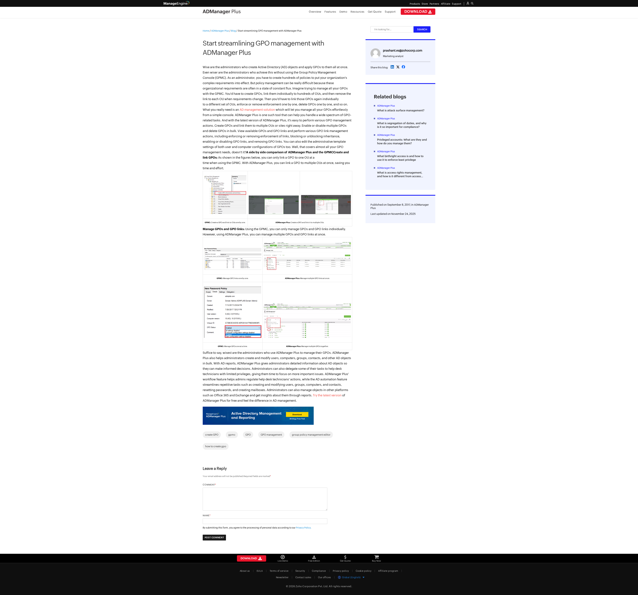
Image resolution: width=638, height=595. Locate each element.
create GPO (211, 434)
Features (330, 11)
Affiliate (445, 3)
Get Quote (375, 11)
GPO (248, 434)
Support (390, 11)
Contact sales (303, 577)
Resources (358, 11)
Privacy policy (341, 571)
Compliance (319, 571)
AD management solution (257, 109)
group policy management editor (311, 434)
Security (300, 571)
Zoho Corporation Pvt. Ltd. (312, 586)
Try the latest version (327, 395)
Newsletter (282, 577)
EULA (260, 571)
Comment (209, 484)
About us (245, 571)
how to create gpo (215, 446)
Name (206, 515)
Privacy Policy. (303, 527)
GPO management (271, 434)
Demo (343, 11)
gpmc (231, 434)
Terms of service (279, 571)
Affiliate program (388, 571)
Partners (434, 3)
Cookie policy (364, 571)
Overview (315, 11)
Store (425, 3)
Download (416, 11)
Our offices (324, 577)
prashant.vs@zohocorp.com (402, 50)
